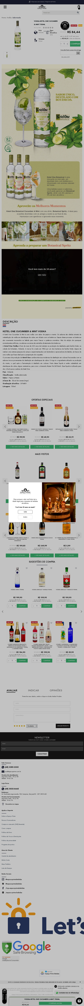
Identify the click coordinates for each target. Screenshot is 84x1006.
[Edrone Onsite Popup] (42, 503)
